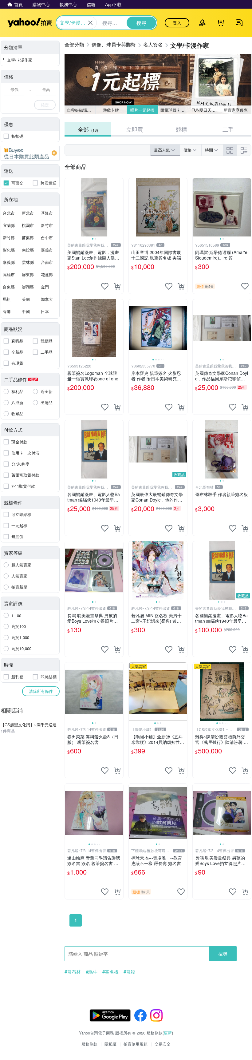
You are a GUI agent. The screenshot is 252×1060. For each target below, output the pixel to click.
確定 (45, 105)
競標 (181, 129)
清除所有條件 (41, 691)
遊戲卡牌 (111, 110)
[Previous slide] (69, 207)
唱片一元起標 (142, 110)
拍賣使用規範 (136, 1044)
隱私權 (110, 1044)
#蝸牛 (91, 972)
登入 (177, 23)
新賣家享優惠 (236, 110)
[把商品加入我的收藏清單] (104, 286)
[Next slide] (119, 207)
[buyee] (30, 153)
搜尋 (222, 953)
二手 (228, 129)
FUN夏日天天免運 (205, 110)
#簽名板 (110, 972)
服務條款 (89, 1044)
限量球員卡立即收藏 (174, 110)
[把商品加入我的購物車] (117, 286)
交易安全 (163, 1044)
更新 (168, 1033)
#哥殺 (129, 972)
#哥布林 (73, 972)
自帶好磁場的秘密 (81, 110)
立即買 (134, 129)
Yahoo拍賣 (29, 22)
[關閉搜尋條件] (90, 22)
